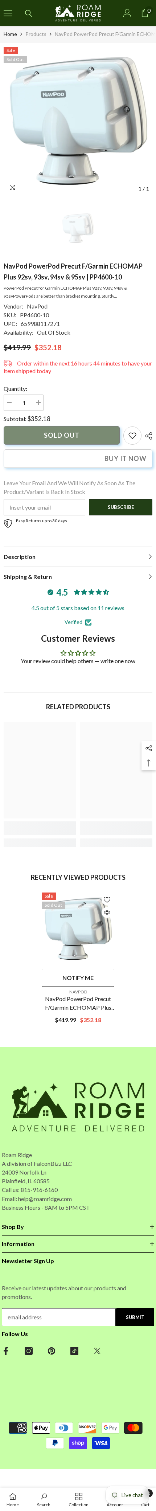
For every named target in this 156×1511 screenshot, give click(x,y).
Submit (135, 1317)
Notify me (78, 977)
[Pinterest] (51, 1351)
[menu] (8, 13)
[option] (78, 121)
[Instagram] (28, 1351)
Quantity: (15, 388)
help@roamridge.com (45, 1198)
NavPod (37, 306)
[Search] (28, 13)
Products (35, 34)
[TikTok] (74, 1351)
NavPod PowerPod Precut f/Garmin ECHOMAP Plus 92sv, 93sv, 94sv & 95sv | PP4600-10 (78, 1003)
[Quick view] (107, 912)
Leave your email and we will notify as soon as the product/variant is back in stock (69, 487)
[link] (132, 435)
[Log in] (127, 13)
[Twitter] (97, 1351)
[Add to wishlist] (107, 899)
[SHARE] (146, 436)
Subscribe (121, 507)
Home (10, 34)
